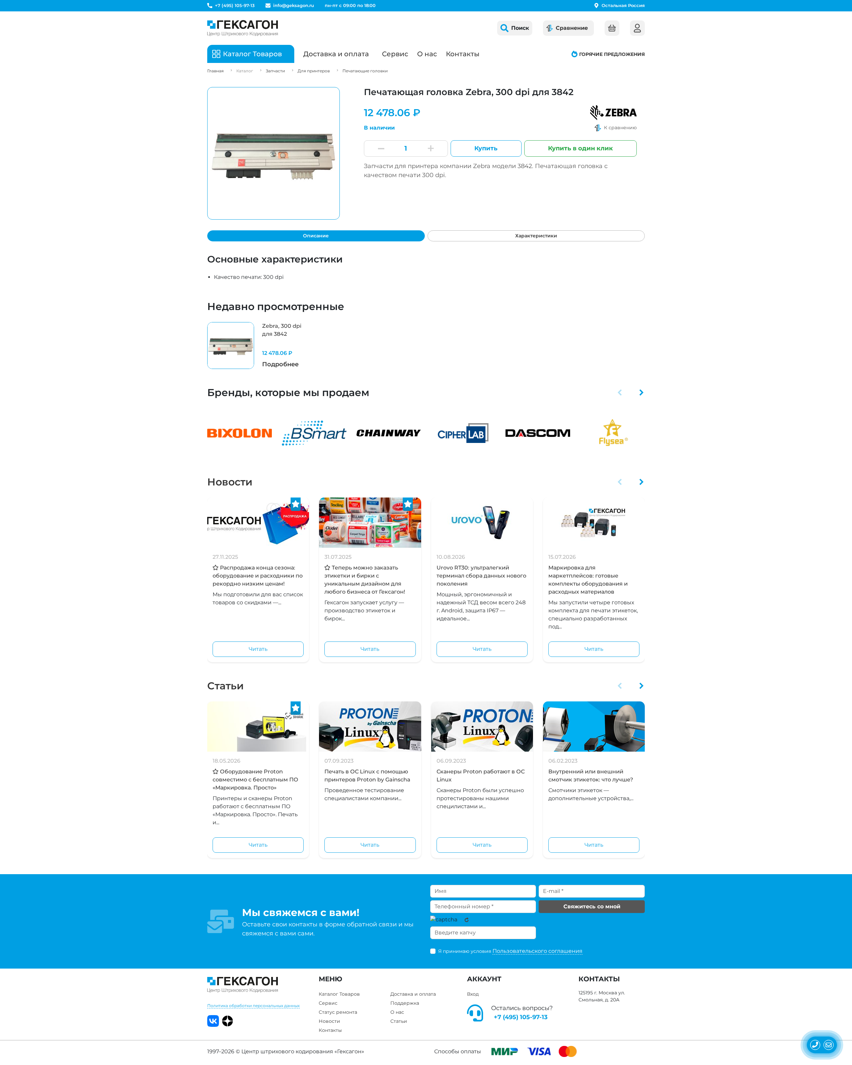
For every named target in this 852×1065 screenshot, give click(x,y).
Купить (485, 148)
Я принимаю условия (510, 951)
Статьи (225, 686)
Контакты (462, 54)
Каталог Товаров (339, 994)
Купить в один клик (580, 148)
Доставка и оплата (336, 54)
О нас (427, 54)
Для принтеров (314, 70)
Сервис (395, 54)
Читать (258, 649)
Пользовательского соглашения (537, 951)
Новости (229, 482)
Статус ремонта (338, 1012)
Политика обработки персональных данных (253, 1005)
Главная (215, 70)
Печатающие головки (365, 70)
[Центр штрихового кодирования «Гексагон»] (242, 28)
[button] (620, 392)
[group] (258, 345)
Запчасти (275, 70)
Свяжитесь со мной (591, 906)
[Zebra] (613, 112)
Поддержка (404, 1003)
